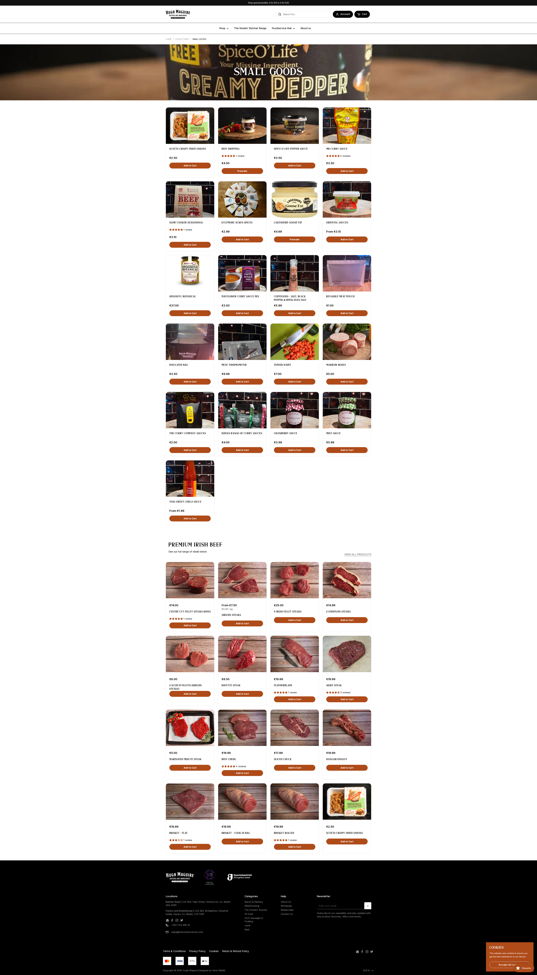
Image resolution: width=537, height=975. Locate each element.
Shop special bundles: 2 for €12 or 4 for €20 (268, 3)
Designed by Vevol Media (212, 970)
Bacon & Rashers (254, 901)
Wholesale (286, 905)
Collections (182, 39)
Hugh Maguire (190, 970)
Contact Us (287, 914)
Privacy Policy (197, 951)
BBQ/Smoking (252, 905)
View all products (357, 554)
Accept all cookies (510, 964)
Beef (247, 929)
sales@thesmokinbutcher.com (187, 932)
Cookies (214, 951)
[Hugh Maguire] (178, 14)
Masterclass (287, 910)
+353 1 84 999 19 (180, 925)
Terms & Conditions (174, 951)
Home (168, 39)
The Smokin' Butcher (256, 910)
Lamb (247, 925)
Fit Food (249, 914)
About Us (286, 901)
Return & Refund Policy (235, 951)
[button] (362, 14)
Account (345, 14)
